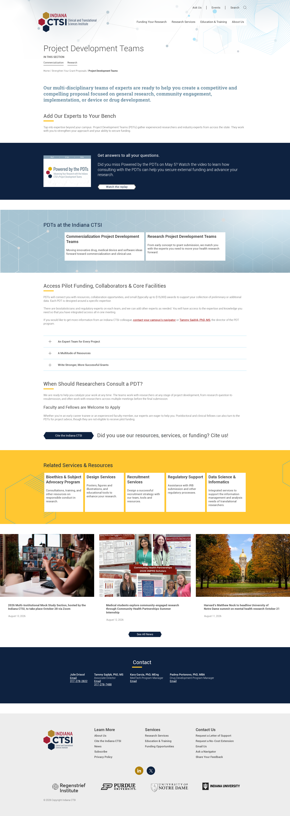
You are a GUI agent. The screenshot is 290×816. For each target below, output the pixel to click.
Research (72, 62)
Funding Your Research (152, 21)
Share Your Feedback (209, 757)
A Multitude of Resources (74, 353)
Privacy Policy (103, 757)
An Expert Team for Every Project (79, 341)
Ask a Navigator (206, 751)
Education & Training (213, 21)
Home (46, 70)
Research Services (183, 21)
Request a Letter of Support (213, 735)
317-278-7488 (103, 684)
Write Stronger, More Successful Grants (83, 365)
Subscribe (100, 751)
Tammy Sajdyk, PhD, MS (195, 320)
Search (234, 7)
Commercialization (53, 62)
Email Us (201, 746)
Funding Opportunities (159, 746)
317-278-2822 (78, 681)
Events (216, 7)
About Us (238, 21)
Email (73, 678)
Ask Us (197, 7)
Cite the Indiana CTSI (68, 435)
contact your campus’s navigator (154, 320)
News (98, 746)
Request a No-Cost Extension (215, 741)
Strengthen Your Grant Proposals (69, 70)
